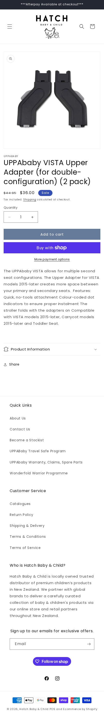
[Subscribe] (88, 644)
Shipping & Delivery (27, 525)
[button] (9, 26)
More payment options (52, 259)
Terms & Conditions (28, 536)
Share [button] (14, 364)
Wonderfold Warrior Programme (39, 473)
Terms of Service (25, 547)
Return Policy (21, 514)
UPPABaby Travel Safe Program (38, 451)
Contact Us (20, 429)
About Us (18, 418)
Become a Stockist (27, 440)
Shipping (29, 199)
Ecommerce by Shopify (80, 709)
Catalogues (20, 503)
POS (52, 709)
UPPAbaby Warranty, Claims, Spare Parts (46, 462)
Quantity (10, 207)
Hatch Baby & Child (34, 709)
